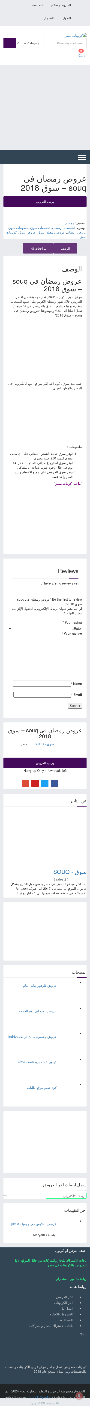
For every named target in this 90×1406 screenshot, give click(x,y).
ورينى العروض (45, 201)
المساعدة (37, 5)
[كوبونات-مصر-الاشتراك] (45, 1141)
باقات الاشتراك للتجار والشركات (51, 1325)
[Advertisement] (45, 107)
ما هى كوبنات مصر (68, 483)
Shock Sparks (40, 1397)
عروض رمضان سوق (51, 232)
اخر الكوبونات (63, 1302)
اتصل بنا (67, 1308)
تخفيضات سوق (40, 227)
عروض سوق (27, 232)
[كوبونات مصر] (76, 35)
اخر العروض (64, 1297)
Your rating (72, 622)
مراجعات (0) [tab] (38, 248)
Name (76, 683)
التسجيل (49, 18)
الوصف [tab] (65, 248)
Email (76, 694)
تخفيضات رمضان (63, 227)
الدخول (67, 18)
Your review (72, 633)
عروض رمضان (77, 232)
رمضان (69, 223)
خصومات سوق (18, 227)
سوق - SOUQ (44, 744)
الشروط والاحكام (61, 5)
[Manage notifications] (79, 1396)
